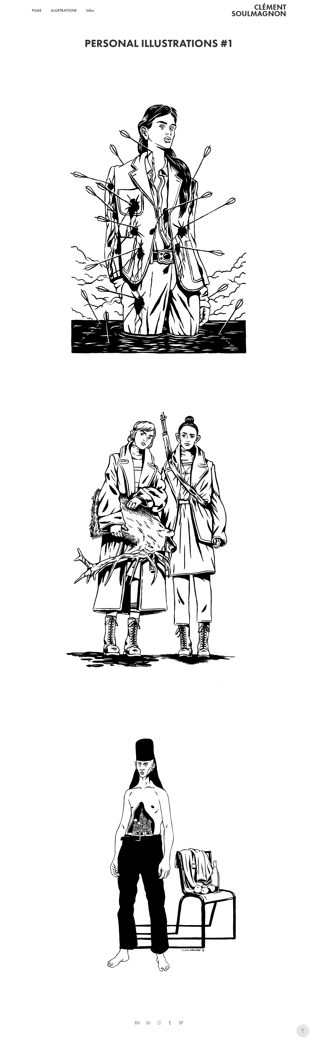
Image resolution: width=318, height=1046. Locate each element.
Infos (90, 10)
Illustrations (64, 10)
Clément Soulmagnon (259, 10)
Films (36, 10)
